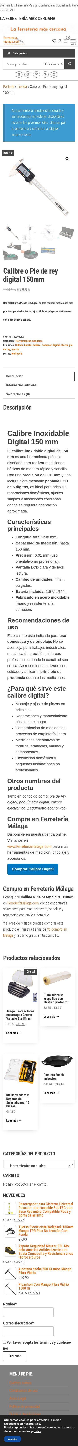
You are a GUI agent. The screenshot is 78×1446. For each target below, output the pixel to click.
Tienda (22, 86)
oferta (64, 345)
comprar (46, 345)
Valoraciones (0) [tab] (18, 394)
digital (56, 345)
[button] (67, 159)
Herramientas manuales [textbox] (37, 1166)
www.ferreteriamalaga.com (29, 846)
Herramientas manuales (29, 340)
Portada (8, 86)
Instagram (27, 74)
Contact (54, 74)
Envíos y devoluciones (25, 1414)
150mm (19, 345)
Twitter (36, 74)
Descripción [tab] (14, 376)
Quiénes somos (20, 1383)
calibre (37, 345)
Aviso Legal (17, 1398)
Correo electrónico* (18, 1323)
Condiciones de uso (23, 1390)
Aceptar (12, 1439)
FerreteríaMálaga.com (23, 903)
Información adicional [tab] (21, 385)
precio (15, 349)
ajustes (36, 1431)
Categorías (19, 53)
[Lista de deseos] (54, 40)
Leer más (12, 1033)
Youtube (45, 74)
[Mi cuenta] (60, 40)
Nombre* (10, 1304)
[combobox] (39, 1164)
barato (27, 345)
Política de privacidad (24, 1406)
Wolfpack (16, 353)
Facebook (19, 74)
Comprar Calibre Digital (33, 869)
